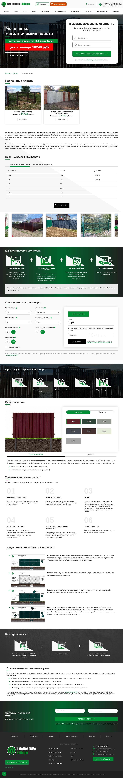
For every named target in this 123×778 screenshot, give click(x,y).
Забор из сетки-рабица (56, 763)
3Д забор (51, 760)
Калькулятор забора (77, 760)
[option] (20, 165)
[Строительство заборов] (15, 4)
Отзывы (51, 736)
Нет (13, 332)
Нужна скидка (76, 341)
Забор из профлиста (55, 752)
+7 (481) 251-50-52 (112, 3)
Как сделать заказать (77, 748)
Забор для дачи (53, 748)
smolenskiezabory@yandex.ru (105, 748)
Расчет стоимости (78, 314)
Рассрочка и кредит (71, 736)
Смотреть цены (16, 56)
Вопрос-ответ (75, 11)
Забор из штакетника (55, 756)
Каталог (6, 11)
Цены (16, 11)
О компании (45, 11)
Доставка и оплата (60, 11)
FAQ (72, 756)
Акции (34, 11)
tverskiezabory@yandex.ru (20, 655)
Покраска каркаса (14, 347)
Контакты (116, 11)
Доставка (73, 752)
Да (7, 332)
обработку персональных (95, 60)
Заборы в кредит (102, 11)
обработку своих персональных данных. (103, 724)
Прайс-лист (33, 736)
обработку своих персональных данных (99, 342)
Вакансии (88, 11)
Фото (25, 11)
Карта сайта (9, 767)
